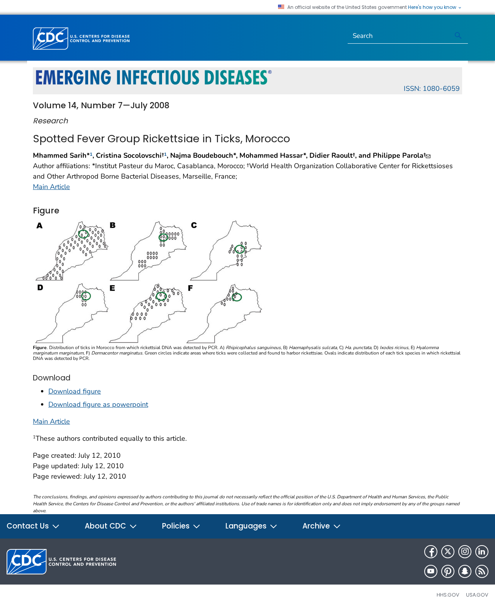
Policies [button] (176, 526)
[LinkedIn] (481, 551)
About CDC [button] (106, 526)
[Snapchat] (464, 571)
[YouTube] (430, 571)
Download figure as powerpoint (98, 404)
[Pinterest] (447, 571)
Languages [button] (246, 526)
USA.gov (477, 594)
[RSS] (481, 571)
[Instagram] (464, 551)
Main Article (51, 186)
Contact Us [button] (29, 526)
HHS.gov (448, 594)
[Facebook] (430, 551)
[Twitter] (447, 551)
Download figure (74, 391)
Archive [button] (317, 526)
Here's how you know (432, 7)
